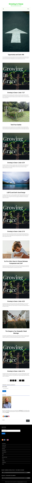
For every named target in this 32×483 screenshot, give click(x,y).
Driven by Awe (4, 450)
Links (2, 455)
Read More (7, 412)
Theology (3, 460)
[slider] (29, 472)
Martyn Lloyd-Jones (4, 457)
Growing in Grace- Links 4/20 (16, 301)
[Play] (2, 472)
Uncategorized (4, 462)
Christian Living (4, 445)
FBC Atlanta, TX (21, 410)
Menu (28, 8)
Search (28, 420)
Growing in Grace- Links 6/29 (16, 162)
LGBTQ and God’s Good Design (16, 192)
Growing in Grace (16, 4)
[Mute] (27, 472)
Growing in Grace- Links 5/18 (16, 231)
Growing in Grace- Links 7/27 (16, 92)
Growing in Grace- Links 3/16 (16, 371)
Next (23, 380)
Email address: (4, 386)
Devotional (3, 448)
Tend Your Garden (16, 125)
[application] (16, 472)
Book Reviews (4, 443)
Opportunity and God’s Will (16, 54)
